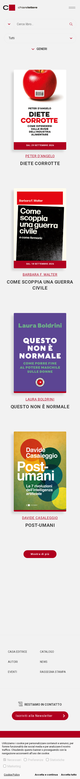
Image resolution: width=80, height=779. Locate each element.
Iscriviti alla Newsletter (34, 716)
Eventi (12, 671)
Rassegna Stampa (53, 671)
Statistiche (57, 760)
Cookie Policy (12, 774)
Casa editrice (17, 651)
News (43, 661)
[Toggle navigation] (72, 7)
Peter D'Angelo (40, 156)
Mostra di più (40, 554)
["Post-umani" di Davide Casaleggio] (40, 466)
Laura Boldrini (40, 399)
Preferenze (35, 760)
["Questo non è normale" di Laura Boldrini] (40, 348)
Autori (13, 661)
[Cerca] (71, 24)
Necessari (14, 760)
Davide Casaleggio (40, 518)
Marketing (14, 766)
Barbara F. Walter (40, 275)
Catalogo (47, 651)
